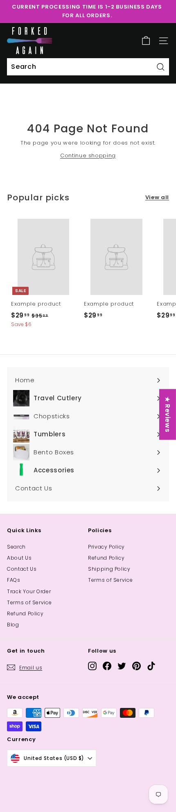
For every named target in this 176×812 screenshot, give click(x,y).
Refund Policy (25, 613)
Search (16, 546)
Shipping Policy (109, 568)
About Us (19, 557)
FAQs (13, 579)
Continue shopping (88, 155)
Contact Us (22, 568)
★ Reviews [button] (167, 415)
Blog (13, 624)
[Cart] (146, 41)
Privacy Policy (106, 546)
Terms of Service (29, 602)
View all (157, 197)
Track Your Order (29, 591)
